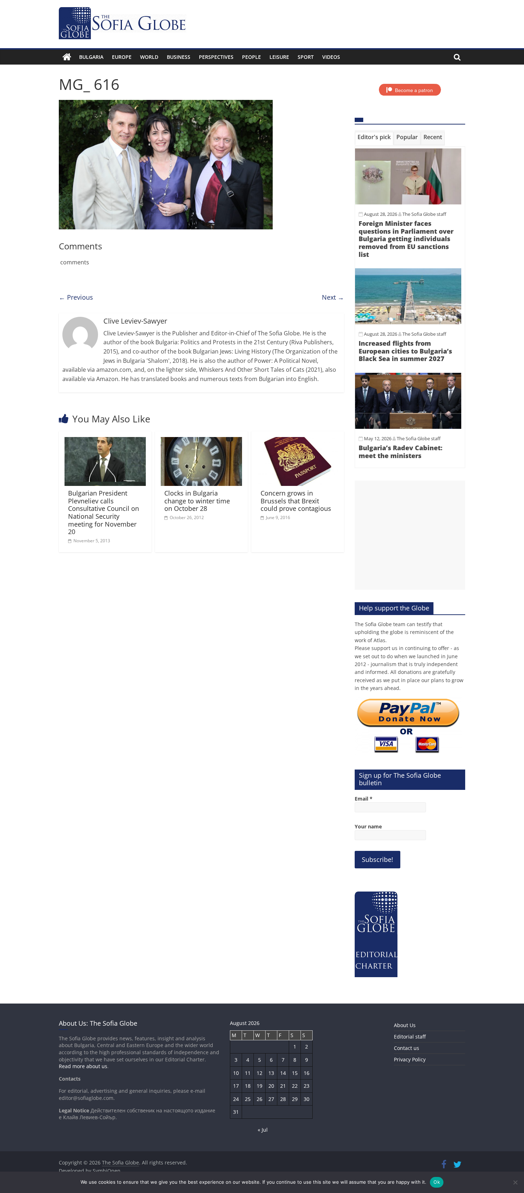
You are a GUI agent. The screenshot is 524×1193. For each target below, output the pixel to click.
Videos (331, 57)
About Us (405, 1025)
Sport (306, 57)
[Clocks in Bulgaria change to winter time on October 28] (201, 441)
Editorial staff (410, 1036)
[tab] (374, 138)
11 (248, 1073)
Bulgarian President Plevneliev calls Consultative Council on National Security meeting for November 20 (103, 512)
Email (364, 798)
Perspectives (216, 57)
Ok (436, 1182)
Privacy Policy (410, 1059)
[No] (515, 1182)
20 (271, 1085)
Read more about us (83, 1066)
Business (178, 57)
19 (259, 1085)
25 (248, 1099)
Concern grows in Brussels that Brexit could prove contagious (296, 501)
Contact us (406, 1048)
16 (306, 1073)
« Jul (263, 1129)
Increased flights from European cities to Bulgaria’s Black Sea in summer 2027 (405, 351)
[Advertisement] (410, 535)
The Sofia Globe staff (424, 214)
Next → (333, 297)
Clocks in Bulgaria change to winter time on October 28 (197, 501)
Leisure (279, 57)
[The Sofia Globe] (67, 57)
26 (259, 1099)
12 (259, 1073)
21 (283, 1085)
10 (236, 1073)
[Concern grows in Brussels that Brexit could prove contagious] (297, 441)
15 (295, 1073)
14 (283, 1073)
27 (271, 1099)
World (149, 57)
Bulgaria (91, 57)
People (251, 57)
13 (271, 1073)
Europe (122, 57)
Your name (368, 826)
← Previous (76, 297)
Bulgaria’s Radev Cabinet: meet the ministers (400, 451)
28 (283, 1099)
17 (236, 1085)
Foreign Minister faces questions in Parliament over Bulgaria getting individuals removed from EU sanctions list (406, 238)
